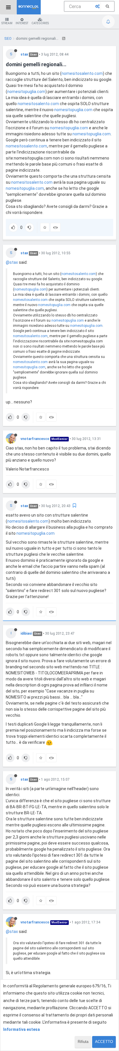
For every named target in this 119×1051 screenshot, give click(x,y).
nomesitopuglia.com (26, 91)
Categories (40, 23)
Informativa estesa (21, 1029)
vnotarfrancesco (35, 439)
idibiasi (26, 633)
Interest (22, 23)
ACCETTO (104, 1041)
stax (24, 54)
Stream (6, 23)
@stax (12, 262)
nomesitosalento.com (82, 73)
